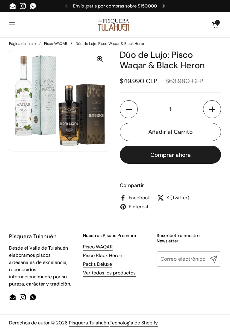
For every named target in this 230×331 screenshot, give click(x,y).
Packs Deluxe (97, 264)
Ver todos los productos (109, 273)
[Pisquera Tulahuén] (113, 24)
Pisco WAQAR (55, 43)
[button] (129, 109)
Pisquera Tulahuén (89, 323)
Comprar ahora (170, 155)
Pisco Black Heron (102, 255)
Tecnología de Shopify (134, 323)
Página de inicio (22, 43)
